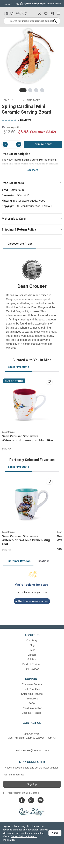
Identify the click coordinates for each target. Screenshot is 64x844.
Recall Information (32, 708)
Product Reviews (31, 664)
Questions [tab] (43, 561)
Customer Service (32, 684)
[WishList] (46, 13)
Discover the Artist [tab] (20, 243)
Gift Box (32, 659)
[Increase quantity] (18, 144)
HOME (5, 100)
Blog (32, 645)
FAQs (32, 703)
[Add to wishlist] (49, 381)
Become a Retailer (32, 712)
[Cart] (52, 13)
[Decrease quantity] (5, 144)
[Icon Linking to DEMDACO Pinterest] (41, 800)
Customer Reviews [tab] (18, 561)
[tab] (23, 90)
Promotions (32, 698)
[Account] (39, 13)
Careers (32, 654)
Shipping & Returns (32, 693)
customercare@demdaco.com (32, 750)
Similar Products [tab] (18, 367)
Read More (32, 170)
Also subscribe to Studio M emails (23, 793)
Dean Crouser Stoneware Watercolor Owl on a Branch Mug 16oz (26, 540)
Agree (55, 833)
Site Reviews (32, 668)
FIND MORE (33, 100)
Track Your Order (32, 689)
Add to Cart (43, 144)
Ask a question (13, 127)
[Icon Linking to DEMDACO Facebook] (22, 800)
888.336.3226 (31, 734)
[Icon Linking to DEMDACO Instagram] (31, 800)
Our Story (31, 640)
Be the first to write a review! (32, 601)
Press (32, 649)
